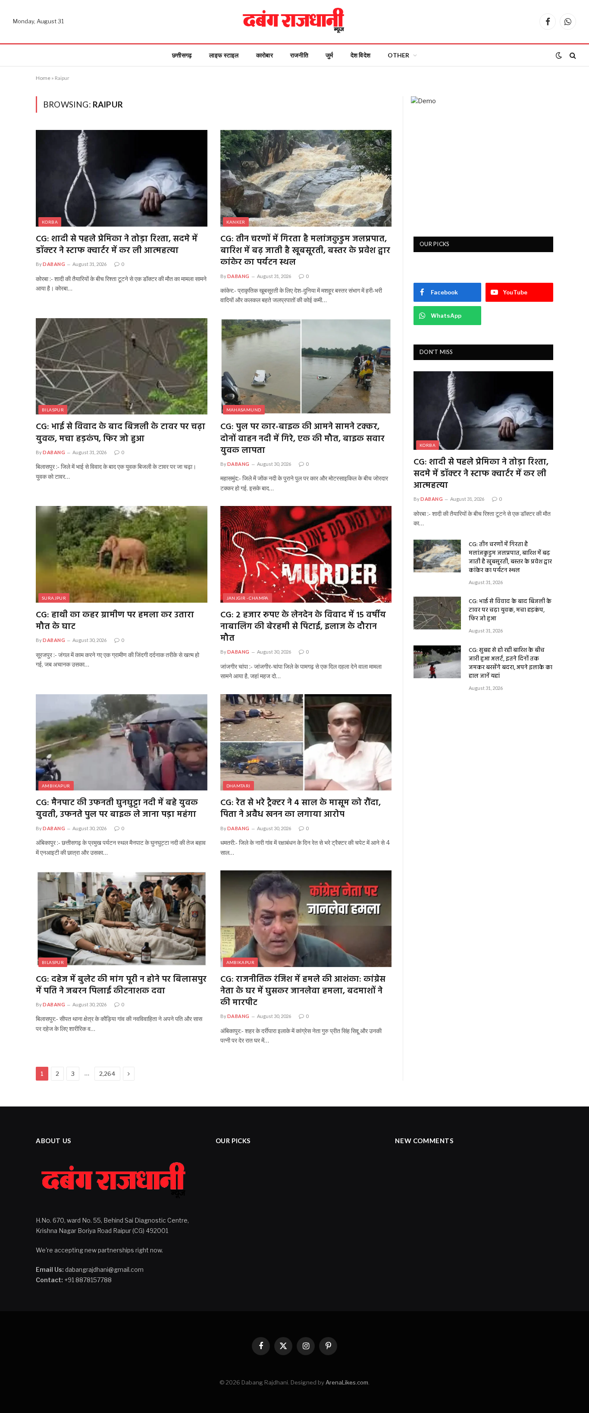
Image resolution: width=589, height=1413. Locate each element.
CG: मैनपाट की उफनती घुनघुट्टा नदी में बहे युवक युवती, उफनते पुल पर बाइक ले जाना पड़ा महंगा (117, 809)
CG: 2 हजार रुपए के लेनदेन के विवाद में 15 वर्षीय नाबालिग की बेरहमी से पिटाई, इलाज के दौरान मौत (303, 627)
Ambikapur (56, 785)
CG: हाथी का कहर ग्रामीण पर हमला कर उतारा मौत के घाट (115, 621)
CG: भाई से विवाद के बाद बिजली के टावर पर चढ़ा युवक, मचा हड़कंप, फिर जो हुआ (120, 433)
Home (43, 78)
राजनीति (299, 55)
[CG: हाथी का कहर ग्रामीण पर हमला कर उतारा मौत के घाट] (121, 554)
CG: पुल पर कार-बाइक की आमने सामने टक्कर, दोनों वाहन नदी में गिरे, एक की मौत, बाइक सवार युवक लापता (302, 439)
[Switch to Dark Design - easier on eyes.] (559, 55)
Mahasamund (243, 409)
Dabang (54, 264)
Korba (50, 221)
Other (398, 55)
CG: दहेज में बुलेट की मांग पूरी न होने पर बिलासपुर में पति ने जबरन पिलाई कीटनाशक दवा (121, 985)
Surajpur (54, 598)
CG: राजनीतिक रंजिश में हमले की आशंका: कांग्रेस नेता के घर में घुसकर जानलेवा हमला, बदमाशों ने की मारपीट (302, 991)
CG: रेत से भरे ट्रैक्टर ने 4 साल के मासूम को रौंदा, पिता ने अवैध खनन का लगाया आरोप (300, 809)
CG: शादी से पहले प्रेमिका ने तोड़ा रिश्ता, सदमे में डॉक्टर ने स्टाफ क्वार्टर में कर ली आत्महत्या (116, 245)
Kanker (235, 221)
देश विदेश (361, 55)
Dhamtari (238, 785)
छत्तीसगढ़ (182, 55)
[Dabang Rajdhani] (294, 21)
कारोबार (264, 55)
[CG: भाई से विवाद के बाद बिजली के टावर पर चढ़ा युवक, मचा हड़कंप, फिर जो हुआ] (121, 366)
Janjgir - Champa (247, 598)
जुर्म (329, 55)
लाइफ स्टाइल (223, 55)
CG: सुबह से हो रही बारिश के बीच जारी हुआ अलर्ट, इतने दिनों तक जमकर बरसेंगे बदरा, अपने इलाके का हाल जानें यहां (510, 663)
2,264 (107, 1073)
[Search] (572, 55)
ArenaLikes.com (347, 1382)
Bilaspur (53, 409)
